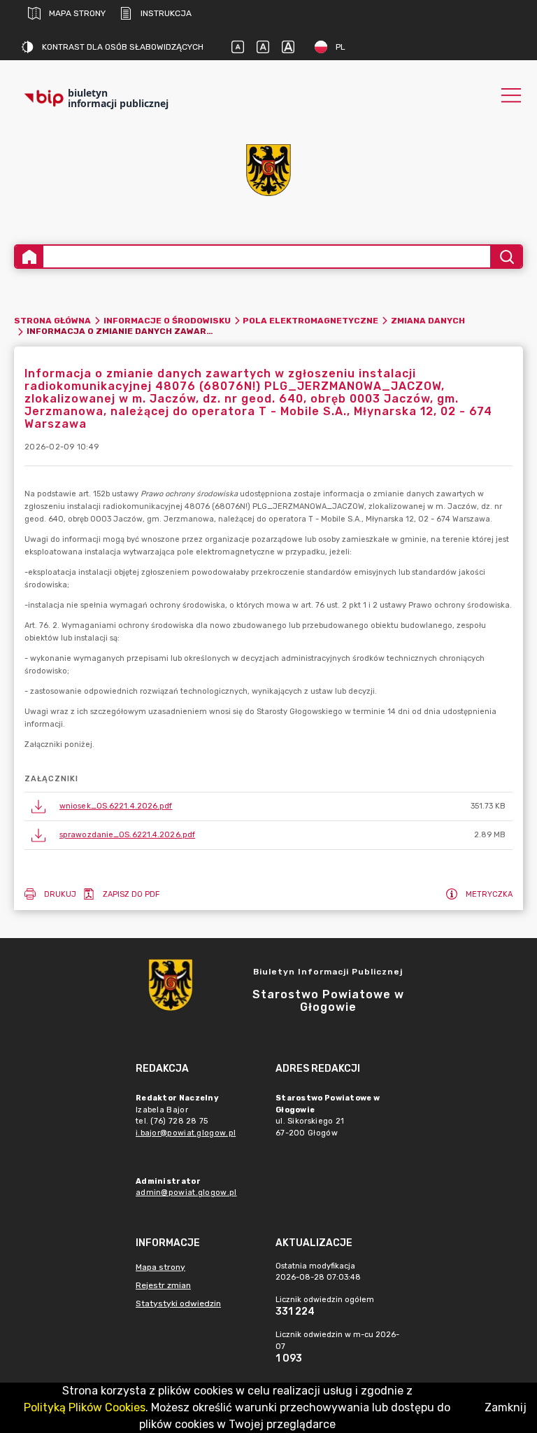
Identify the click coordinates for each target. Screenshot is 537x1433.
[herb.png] (268, 170)
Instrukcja (166, 13)
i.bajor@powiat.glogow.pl (186, 1133)
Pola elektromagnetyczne (310, 321)
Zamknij (506, 1407)
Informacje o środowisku (167, 321)
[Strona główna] (29, 256)
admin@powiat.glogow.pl (186, 1192)
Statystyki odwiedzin (178, 1303)
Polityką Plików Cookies (84, 1407)
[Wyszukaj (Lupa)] (506, 256)
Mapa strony (77, 13)
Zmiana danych (428, 321)
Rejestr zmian (163, 1285)
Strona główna (52, 321)
